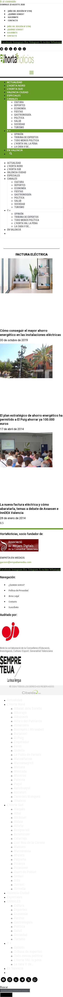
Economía (20, 108)
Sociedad (19, 124)
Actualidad (14, 82)
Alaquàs (19, 809)
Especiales (13, 95)
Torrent (19, 884)
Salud (17, 121)
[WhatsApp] (24, 48)
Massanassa (22, 851)
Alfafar (19, 826)
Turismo (19, 127)
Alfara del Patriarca (28, 721)
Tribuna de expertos (26, 137)
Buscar (10, 153)
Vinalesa (20, 801)
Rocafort (20, 792)
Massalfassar (23, 759)
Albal (17, 813)
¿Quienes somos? (16, 14)
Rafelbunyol (22, 788)
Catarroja (20, 838)
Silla (17, 880)
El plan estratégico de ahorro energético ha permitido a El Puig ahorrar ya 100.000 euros (31, 419)
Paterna (19, 780)
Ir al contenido (8, 1)
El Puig (19, 738)
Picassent (21, 868)
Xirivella (20, 889)
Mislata (19, 855)
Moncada (20, 771)
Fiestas (18, 111)
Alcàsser (20, 817)
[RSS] (10, 48)
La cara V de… (22, 146)
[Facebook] (1, 48)
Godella (19, 750)
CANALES (13, 901)
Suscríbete (13, 17)
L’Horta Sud (15, 88)
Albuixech (21, 717)
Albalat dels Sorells (28, 708)
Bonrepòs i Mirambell (29, 729)
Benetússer (22, 834)
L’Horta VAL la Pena (25, 143)
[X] (19, 48)
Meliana (19, 767)
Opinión (18, 134)
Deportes (19, 105)
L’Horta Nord (16, 85)
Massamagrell (23, 763)
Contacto (13, 20)
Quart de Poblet (25, 872)
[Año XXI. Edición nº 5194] (20, 11)
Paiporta (20, 859)
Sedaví (18, 876)
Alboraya (20, 713)
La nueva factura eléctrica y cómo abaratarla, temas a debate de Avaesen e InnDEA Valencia (29, 509)
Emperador (21, 742)
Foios (18, 746)
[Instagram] (6, 48)
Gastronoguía (22, 114)
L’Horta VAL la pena (27, 960)
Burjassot (20, 734)
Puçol (18, 784)
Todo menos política (26, 140)
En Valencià (15, 150)
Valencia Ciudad (17, 92)
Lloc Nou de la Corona (29, 842)
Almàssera (21, 725)
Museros (20, 775)
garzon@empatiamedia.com (15, 562)
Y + (9, 130)
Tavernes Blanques (27, 796)
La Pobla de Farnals (27, 754)
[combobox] (15, 990)
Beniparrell (21, 830)
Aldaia (18, 822)
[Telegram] (15, 48)
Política (19, 118)
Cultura (19, 102)
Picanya (19, 863)
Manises (20, 847)
